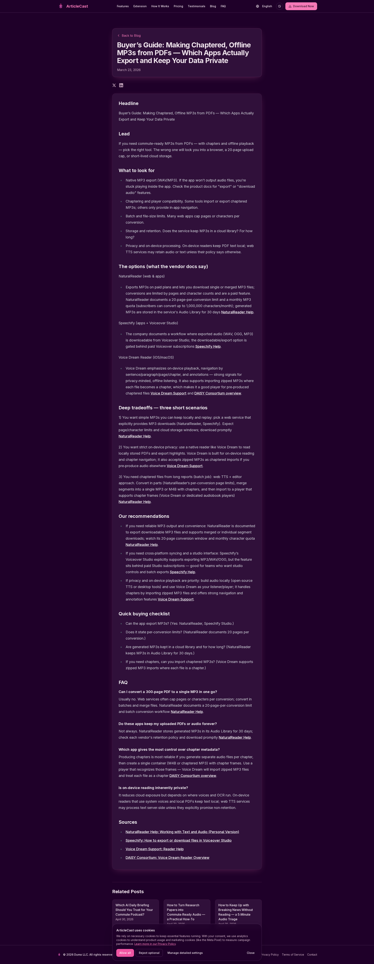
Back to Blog (131, 35)
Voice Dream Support (168, 393)
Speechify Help (208, 346)
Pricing (178, 6)
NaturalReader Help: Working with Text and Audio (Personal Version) (182, 832)
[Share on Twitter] (114, 85)
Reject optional (149, 952)
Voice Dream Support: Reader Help (155, 849)
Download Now (305, 7)
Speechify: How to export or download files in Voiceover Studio (179, 840)
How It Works (160, 6)
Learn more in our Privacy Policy (155, 943)
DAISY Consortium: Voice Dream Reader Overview (167, 858)
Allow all (125, 952)
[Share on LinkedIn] (121, 85)
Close (251, 952)
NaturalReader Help (237, 312)
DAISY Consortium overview (217, 393)
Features (123, 6)
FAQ (223, 6)
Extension (140, 6)
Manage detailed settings (185, 952)
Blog (213, 6)
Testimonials (196, 6)
